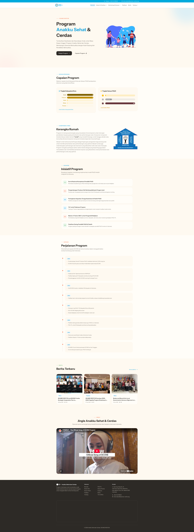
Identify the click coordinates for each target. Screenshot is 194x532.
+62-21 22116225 (111, 1)
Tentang (135, 5)
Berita (129, 5)
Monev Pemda (101, 488)
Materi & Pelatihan (100, 5)
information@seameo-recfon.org (122, 496)
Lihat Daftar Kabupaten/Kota (66, 109)
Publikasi (124, 5)
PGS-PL (100, 486)
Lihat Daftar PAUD (105, 107)
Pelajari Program (63, 53)
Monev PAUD (87, 490)
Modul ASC (87, 488)
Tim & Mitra (100, 494)
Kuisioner (100, 490)
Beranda (93, 5)
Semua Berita (132, 369)
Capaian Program (80, 53)
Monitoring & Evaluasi (113, 5)
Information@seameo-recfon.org (131, 1)
